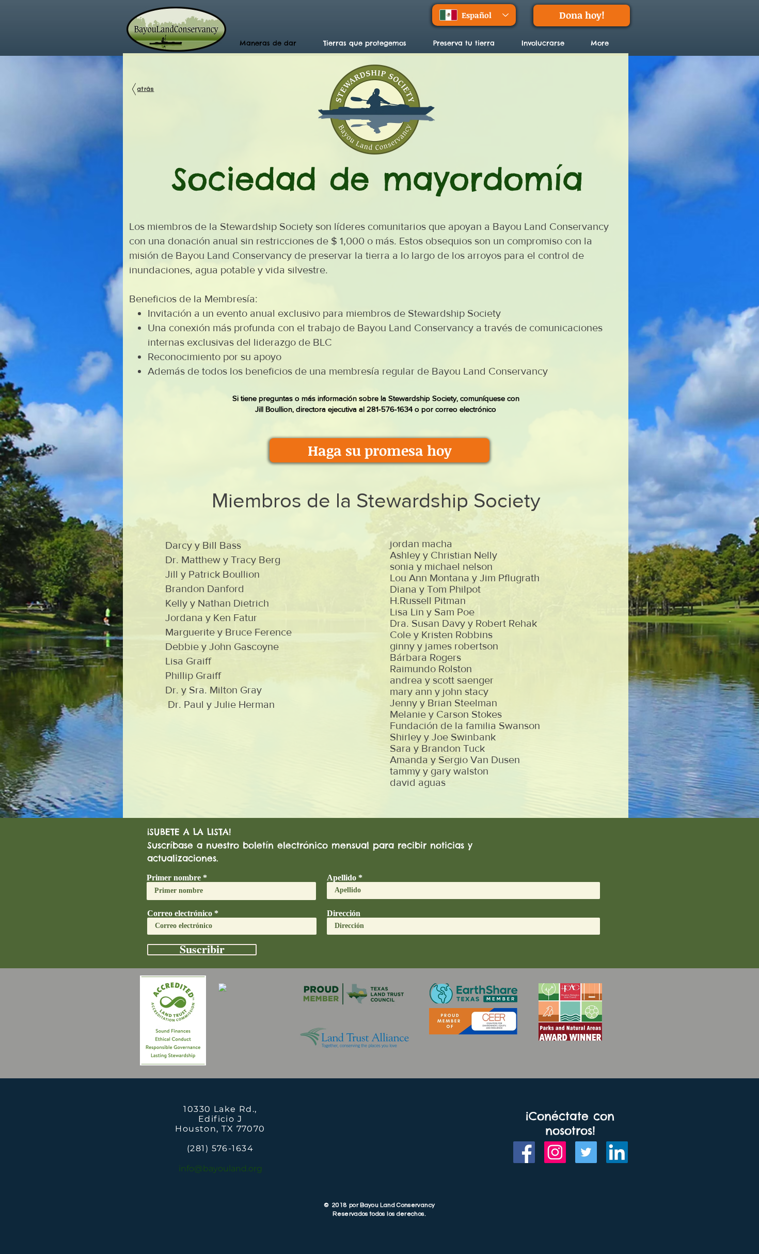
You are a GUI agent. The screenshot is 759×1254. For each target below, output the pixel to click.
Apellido (341, 878)
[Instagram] (555, 1152)
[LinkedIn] (617, 1152)
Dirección (343, 913)
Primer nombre (174, 878)
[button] (370, 43)
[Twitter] (586, 1152)
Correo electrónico (179, 913)
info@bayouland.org (220, 1168)
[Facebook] (524, 1152)
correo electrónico (465, 409)
